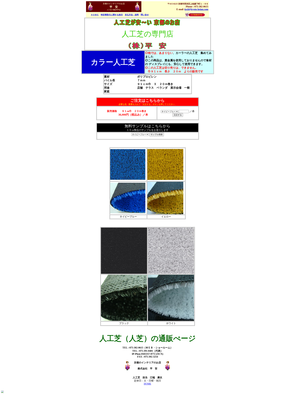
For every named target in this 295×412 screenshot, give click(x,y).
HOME (147, 383)
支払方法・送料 (132, 15)
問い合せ (145, 15)
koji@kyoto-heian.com (196, 9)
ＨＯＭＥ (95, 15)
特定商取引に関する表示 (112, 15)
